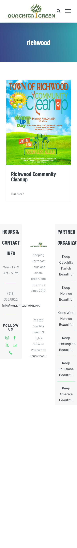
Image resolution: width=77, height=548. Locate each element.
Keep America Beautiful (66, 394)
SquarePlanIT (38, 356)
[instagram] (7, 337)
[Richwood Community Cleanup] (38, 122)
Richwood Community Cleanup (33, 176)
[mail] (14, 345)
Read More (16, 193)
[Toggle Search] (58, 11)
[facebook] (14, 337)
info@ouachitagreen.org (11, 305)
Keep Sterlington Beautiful (66, 343)
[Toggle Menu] (68, 11)
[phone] (11, 353)
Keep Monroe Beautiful (66, 293)
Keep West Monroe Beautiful (66, 318)
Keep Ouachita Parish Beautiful (66, 265)
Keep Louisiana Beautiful (66, 369)
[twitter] (7, 345)
